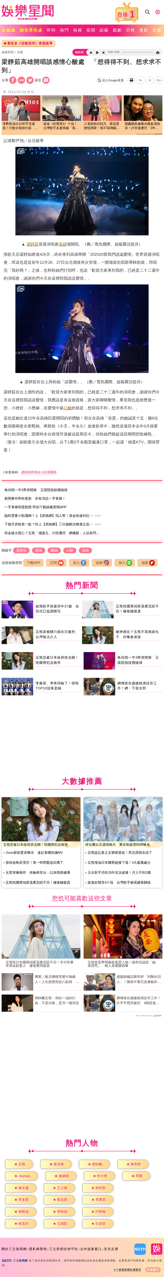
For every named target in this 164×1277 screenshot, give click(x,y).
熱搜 (77, 30)
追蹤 (99, 563)
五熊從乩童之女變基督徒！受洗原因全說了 (120, 853)
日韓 (130, 30)
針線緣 (9, 30)
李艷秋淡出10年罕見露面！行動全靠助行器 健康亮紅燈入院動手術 (20, 126)
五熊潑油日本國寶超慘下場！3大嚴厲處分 (119, 862)
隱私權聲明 (38, 1249)
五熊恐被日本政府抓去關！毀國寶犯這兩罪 (35, 845)
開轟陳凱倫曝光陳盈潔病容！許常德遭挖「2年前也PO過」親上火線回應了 (142, 126)
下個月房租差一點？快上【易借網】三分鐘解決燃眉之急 (46, 524)
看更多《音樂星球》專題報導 (30, 43)
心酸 (68, 408)
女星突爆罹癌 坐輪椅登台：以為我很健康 (38, 872)
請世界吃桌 (31, 30)
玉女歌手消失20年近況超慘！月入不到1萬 (119, 872)
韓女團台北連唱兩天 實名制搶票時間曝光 (117, 845)
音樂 (157, 30)
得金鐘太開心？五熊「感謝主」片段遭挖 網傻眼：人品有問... (51, 533)
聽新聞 (79, 52)
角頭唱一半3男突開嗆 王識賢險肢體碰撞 (35, 490)
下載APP (33, 563)
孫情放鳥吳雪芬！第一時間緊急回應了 (34, 862)
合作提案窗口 (91, 1249)
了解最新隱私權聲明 (128, 1269)
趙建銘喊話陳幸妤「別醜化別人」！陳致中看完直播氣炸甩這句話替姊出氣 (139, 979)
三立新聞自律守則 (63, 1249)
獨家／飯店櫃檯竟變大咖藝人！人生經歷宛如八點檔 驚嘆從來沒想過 (57, 979)
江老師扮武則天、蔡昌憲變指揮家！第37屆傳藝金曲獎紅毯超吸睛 (102, 126)
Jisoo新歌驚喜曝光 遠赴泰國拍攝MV (34, 853)
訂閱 (53, 563)
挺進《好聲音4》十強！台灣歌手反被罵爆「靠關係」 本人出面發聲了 (61, 126)
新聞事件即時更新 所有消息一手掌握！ (35, 498)
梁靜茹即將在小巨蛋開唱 (38, 472)
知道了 (154, 1269)
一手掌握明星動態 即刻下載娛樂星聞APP (35, 507)
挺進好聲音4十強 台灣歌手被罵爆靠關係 (119, 882)
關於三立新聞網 (14, 1249)
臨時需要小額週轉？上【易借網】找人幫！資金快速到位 (46, 516)
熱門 (64, 30)
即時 (51, 30)
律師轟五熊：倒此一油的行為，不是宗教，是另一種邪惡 (57, 1000)
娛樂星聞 (8, 52)
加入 (76, 563)
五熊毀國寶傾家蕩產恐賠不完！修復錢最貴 (38, 882)
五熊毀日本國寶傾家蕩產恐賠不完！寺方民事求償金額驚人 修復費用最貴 (40, 964)
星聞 (91, 30)
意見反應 (111, 1249)
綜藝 (104, 30)
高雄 (63, 244)
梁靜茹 (33, 244)
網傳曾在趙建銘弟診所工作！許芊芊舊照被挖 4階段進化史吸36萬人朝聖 (139, 1001)
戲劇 (117, 30)
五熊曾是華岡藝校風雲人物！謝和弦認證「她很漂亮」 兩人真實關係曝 (122, 964)
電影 (143, 30)
